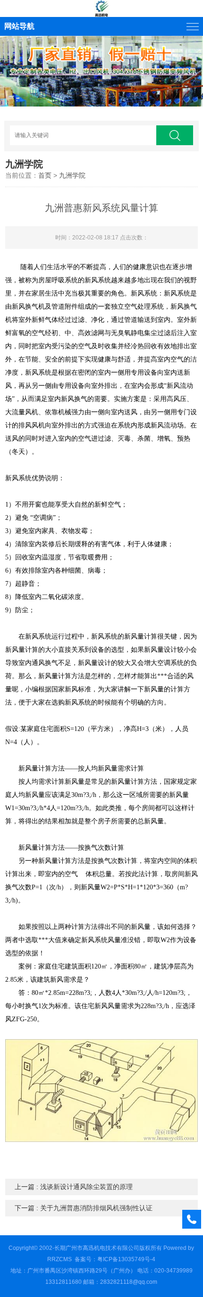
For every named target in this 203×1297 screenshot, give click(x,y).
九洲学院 (72, 175)
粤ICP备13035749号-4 (126, 1259)
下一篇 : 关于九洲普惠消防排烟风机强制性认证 (83, 1208)
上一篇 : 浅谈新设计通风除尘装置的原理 (74, 1186)
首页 (44, 175)
